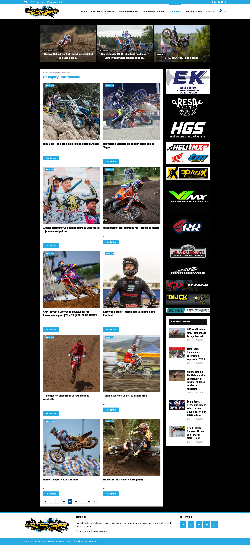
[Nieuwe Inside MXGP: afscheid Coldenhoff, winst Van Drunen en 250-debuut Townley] (125, 43)
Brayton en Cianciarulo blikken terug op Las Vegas (128, 146)
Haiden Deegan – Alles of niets (61, 480)
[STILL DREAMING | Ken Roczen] (182, 43)
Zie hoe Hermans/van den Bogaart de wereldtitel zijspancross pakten (71, 230)
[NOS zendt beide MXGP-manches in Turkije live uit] (177, 333)
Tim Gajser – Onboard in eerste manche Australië (66, 398)
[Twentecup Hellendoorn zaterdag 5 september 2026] (177, 352)
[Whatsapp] (214, 524)
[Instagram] (191, 524)
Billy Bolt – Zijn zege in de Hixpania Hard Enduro (71, 144)
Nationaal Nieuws (128, 11)
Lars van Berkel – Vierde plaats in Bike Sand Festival (129, 314)
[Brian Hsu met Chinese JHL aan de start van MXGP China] (177, 431)
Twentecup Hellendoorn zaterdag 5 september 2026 (196, 354)
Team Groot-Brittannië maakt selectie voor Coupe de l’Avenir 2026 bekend (196, 408)
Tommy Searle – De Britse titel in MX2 (125, 396)
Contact (210, 11)
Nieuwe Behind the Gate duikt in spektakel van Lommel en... (68, 56)
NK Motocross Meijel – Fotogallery (123, 480)
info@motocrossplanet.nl (99, 531)
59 (76, 501)
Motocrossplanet (94, 541)
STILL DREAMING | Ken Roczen (181, 58)
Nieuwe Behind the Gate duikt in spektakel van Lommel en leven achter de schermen (196, 380)
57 (64, 501)
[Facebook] (183, 524)
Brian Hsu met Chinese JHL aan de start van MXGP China (196, 433)
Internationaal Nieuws (103, 11)
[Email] (206, 524)
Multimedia (175, 11)
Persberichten (194, 11)
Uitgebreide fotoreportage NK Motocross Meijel (131, 228)
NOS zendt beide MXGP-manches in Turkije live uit (196, 332)
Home (83, 11)
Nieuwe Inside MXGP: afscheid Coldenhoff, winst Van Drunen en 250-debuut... (124, 56)
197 (88, 501)
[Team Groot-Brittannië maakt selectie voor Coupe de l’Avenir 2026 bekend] (177, 405)
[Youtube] (199, 524)
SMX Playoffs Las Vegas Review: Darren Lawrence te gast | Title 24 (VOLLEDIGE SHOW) (70, 314)
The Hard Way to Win (154, 11)
